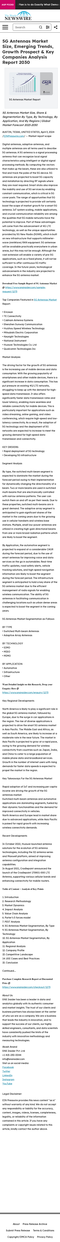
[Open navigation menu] (5, 27)
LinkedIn (7, 1075)
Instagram (8, 1079)
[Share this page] (56, 27)
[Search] (40, 27)
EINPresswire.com (14, 136)
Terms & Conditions (43, 1230)
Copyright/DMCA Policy (20, 1236)
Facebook (8, 1067)
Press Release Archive (35, 1224)
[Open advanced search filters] (47, 27)
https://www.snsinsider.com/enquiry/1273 (25, 692)
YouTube (7, 1083)
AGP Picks (8, 4)
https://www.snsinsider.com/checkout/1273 (26, 987)
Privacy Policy (45, 1236)
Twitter (6, 1071)
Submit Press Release (18, 1230)
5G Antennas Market (45, 299)
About (16, 1224)
